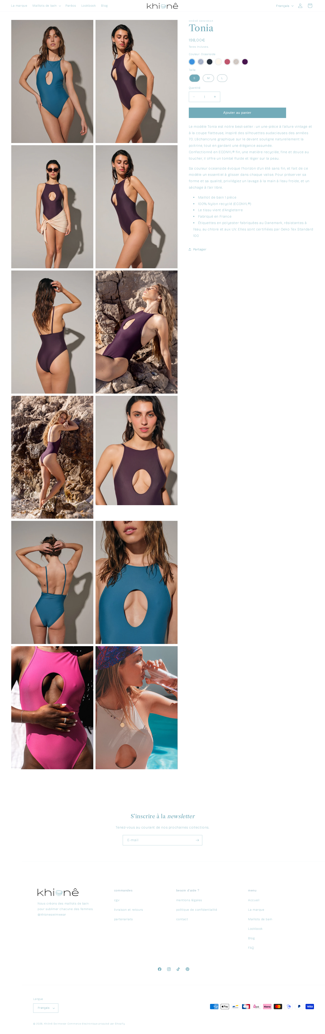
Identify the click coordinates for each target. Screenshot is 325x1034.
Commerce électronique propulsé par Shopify (96, 1023)
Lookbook (255, 928)
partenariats (123, 919)
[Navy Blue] (200, 61)
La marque (256, 909)
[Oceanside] (192, 61)
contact (182, 919)
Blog (251, 938)
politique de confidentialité (196, 909)
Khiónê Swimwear (55, 1023)
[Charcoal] (209, 61)
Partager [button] (199, 249)
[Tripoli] (236, 61)
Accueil (253, 900)
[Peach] (218, 61)
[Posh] (227, 61)
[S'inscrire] (197, 840)
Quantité (195, 88)
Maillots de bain (260, 919)
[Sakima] (245, 61)
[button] (46, 5)
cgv (117, 900)
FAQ (251, 948)
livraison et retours (128, 909)
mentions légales (189, 900)
